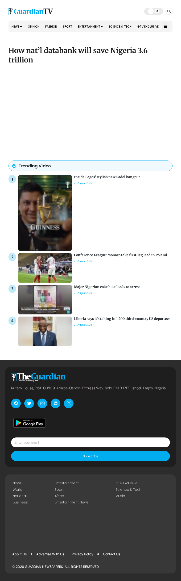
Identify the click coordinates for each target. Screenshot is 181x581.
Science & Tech (120, 27)
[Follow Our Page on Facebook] (16, 403)
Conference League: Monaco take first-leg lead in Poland (120, 255)
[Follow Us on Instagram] (42, 403)
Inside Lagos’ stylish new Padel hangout (107, 177)
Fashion (51, 27)
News (16, 27)
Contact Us (111, 554)
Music (120, 496)
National (20, 496)
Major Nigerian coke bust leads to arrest (107, 287)
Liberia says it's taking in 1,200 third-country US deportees (122, 319)
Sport (67, 27)
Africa (59, 496)
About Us (19, 554)
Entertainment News (72, 502)
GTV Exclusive (148, 27)
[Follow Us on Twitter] (29, 403)
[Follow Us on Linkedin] (55, 403)
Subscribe (90, 456)
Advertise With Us (50, 554)
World (17, 489)
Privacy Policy (82, 554)
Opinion (33, 27)
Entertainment (89, 27)
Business (20, 502)
